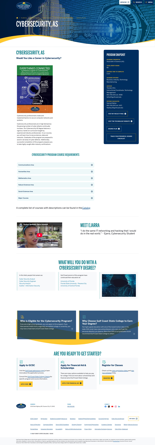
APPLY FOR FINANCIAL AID (70, 383)
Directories (118, 424)
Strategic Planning (77, 424)
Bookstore (72, 418)
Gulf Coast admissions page (35, 370)
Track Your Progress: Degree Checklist (121, 137)
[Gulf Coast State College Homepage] (22, 6)
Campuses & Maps (48, 424)
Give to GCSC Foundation (62, 424)
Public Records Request (118, 418)
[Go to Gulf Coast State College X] (109, 406)
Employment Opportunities (91, 424)
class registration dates (120, 370)
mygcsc (123, 2)
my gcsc (132, 418)
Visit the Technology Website (119, 121)
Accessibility (59, 429)
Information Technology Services (103, 429)
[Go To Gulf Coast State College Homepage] (21, 406)
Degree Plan (112, 128)
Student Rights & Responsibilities (87, 418)
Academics (24, 18)
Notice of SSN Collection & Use (73, 429)
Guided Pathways (47, 18)
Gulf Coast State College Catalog (39, 376)
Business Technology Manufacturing (63, 18)
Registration (44, 418)
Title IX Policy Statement (121, 429)
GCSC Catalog (34, 418)
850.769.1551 (70, 406)
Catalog (86, 207)
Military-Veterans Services (131, 424)
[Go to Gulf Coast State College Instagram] (116, 406)
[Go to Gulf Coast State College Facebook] (105, 406)
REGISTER (106, 378)
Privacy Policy (88, 429)
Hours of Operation (35, 424)
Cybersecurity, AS (81, 18)
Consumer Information (47, 429)
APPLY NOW (24, 384)
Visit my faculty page (116, 113)
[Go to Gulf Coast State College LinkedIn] (119, 406)
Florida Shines (34, 429)
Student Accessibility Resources (58, 418)
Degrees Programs (35, 18)
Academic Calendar (106, 424)
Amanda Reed (116, 441)
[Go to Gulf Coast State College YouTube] (112, 406)
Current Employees (104, 418)
